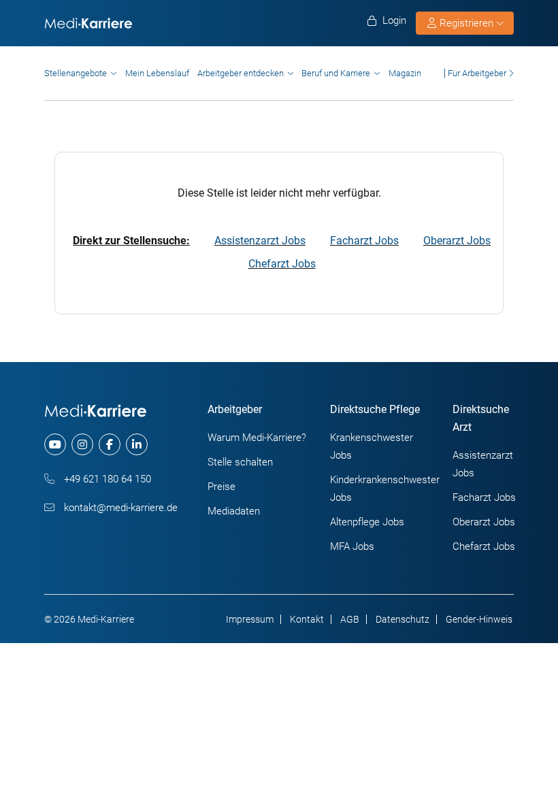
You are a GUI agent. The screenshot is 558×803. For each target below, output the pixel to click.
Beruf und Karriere (335, 73)
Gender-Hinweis (479, 619)
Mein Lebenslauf (157, 73)
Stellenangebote (75, 73)
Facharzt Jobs (364, 240)
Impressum (250, 619)
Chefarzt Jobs (282, 263)
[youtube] (55, 444)
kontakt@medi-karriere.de (119, 508)
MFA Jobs (352, 546)
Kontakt (307, 619)
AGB (349, 619)
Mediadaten (234, 511)
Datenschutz (402, 619)
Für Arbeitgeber (477, 73)
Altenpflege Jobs (367, 522)
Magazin (405, 73)
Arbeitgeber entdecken (240, 73)
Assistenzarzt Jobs (260, 240)
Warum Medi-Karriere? (257, 437)
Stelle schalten (240, 462)
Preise (221, 486)
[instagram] (82, 444)
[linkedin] (137, 444)
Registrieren (466, 23)
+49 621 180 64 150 (106, 479)
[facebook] (109, 444)
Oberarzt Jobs (457, 240)
